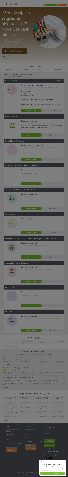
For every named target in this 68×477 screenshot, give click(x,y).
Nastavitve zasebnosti (45, 470)
